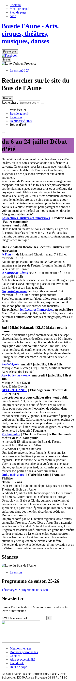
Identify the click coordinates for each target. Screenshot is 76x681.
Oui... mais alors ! (14, 474)
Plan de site (17, 663)
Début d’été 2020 (21, 121)
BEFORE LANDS (14, 390)
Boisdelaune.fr (19, 113)
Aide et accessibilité (22, 659)
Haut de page (18, 667)
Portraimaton (11, 434)
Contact (15, 655)
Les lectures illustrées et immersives (26, 218)
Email (5, 618)
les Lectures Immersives (36, 309)
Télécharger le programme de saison (25, 589)
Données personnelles (24, 652)
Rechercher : (10, 102)
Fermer (7, 98)
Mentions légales (20, 648)
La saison (16, 117)
